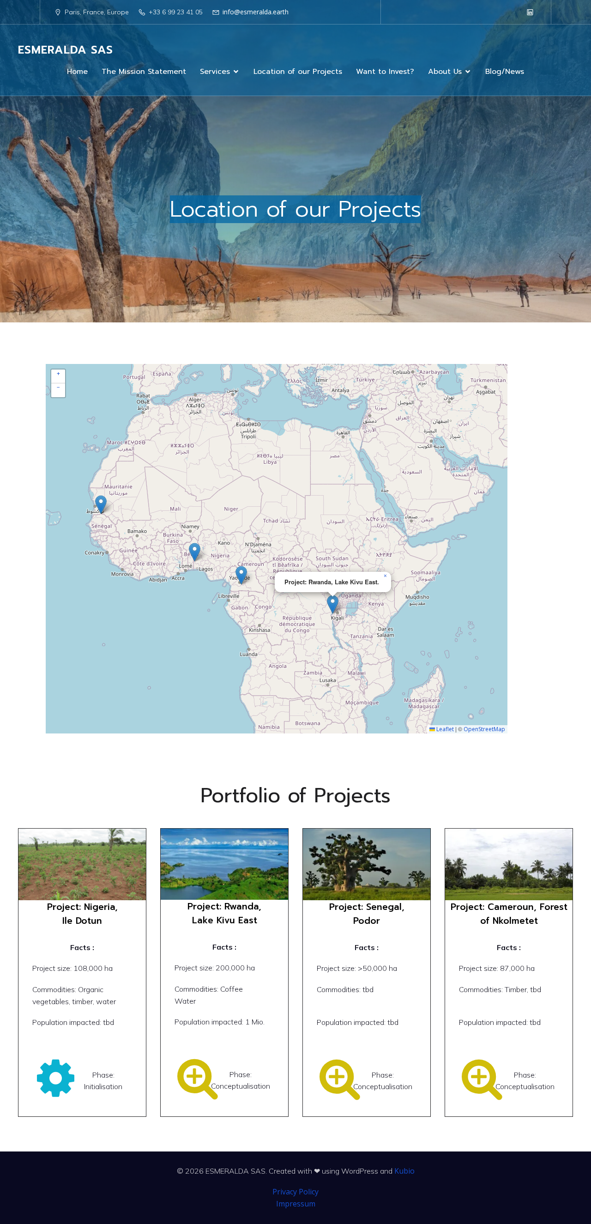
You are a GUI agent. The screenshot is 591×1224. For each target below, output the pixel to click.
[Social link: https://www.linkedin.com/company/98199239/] (530, 12)
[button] (194, 552)
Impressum (295, 1204)
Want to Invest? (385, 71)
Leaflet (444, 729)
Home (77, 71)
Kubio (404, 1171)
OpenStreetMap (484, 729)
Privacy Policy (295, 1192)
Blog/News (504, 71)
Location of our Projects (297, 71)
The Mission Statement (144, 71)
